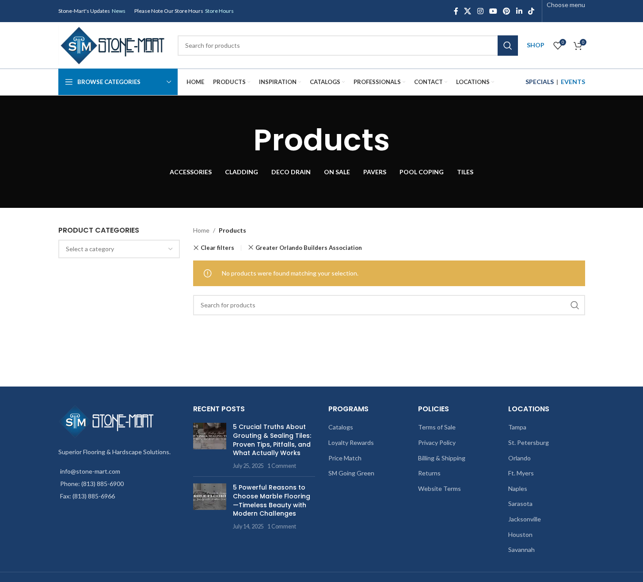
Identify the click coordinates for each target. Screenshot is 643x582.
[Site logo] (113, 44)
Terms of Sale (437, 427)
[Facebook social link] (456, 11)
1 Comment (281, 466)
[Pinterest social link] (506, 11)
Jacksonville (524, 519)
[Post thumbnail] (209, 446)
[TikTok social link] (531, 11)
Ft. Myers (521, 473)
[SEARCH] (508, 45)
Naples (517, 488)
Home (201, 230)
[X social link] (467, 11)
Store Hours (219, 11)
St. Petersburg (528, 442)
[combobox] (119, 249)
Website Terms (439, 488)
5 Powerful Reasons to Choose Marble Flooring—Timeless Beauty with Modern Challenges (271, 500)
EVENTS (573, 81)
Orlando (519, 458)
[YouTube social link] (493, 11)
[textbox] (119, 249)
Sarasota (520, 503)
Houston (520, 534)
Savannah (521, 549)
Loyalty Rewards (351, 442)
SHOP (535, 45)
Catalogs (340, 427)
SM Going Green (351, 473)
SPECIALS (539, 81)
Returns (429, 473)
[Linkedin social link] (519, 11)
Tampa (517, 427)
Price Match (344, 458)
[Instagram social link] (480, 11)
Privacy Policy (437, 442)
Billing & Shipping (441, 458)
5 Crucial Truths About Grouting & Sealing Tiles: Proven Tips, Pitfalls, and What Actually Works (272, 439)
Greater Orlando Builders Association (308, 247)
